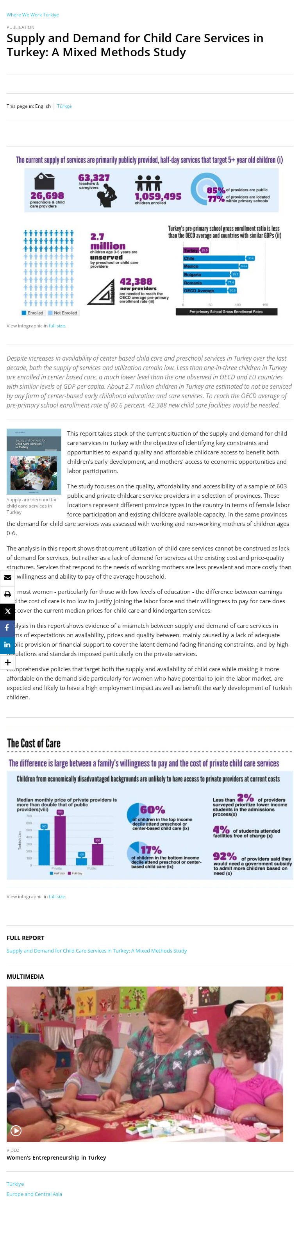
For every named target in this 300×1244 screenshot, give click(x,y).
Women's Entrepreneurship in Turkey (56, 1157)
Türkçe (64, 106)
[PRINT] (7, 594)
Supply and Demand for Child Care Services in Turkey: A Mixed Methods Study (97, 950)
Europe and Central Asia (34, 1194)
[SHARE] (7, 628)
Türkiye (51, 14)
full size (57, 325)
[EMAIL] (7, 577)
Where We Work (24, 14)
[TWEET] (7, 612)
